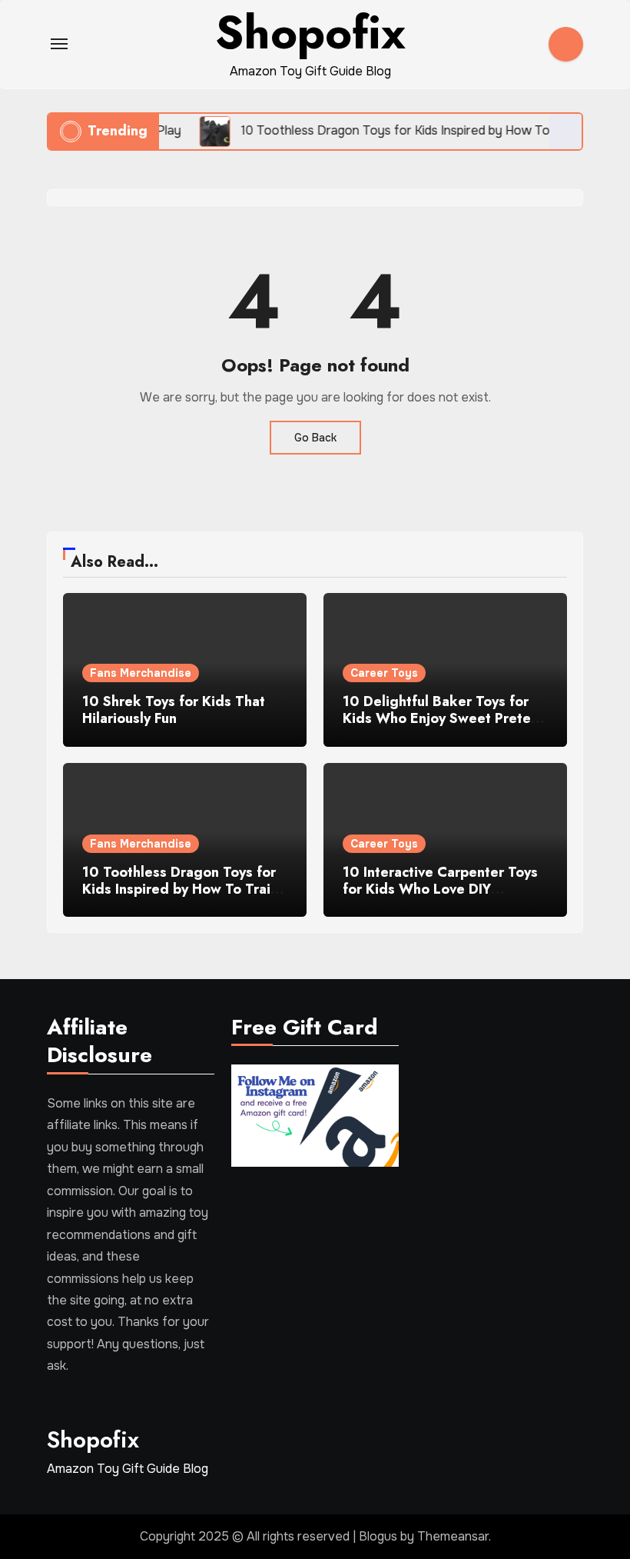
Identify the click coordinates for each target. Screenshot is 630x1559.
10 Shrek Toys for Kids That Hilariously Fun (173, 709)
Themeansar (453, 1536)
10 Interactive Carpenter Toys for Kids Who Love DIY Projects (440, 888)
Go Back (315, 438)
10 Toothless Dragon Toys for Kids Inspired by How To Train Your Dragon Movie (180, 888)
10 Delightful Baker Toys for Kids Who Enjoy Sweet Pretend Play (445, 718)
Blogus (378, 1536)
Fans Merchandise (140, 673)
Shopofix (93, 1439)
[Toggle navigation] (59, 44)
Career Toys (384, 673)
